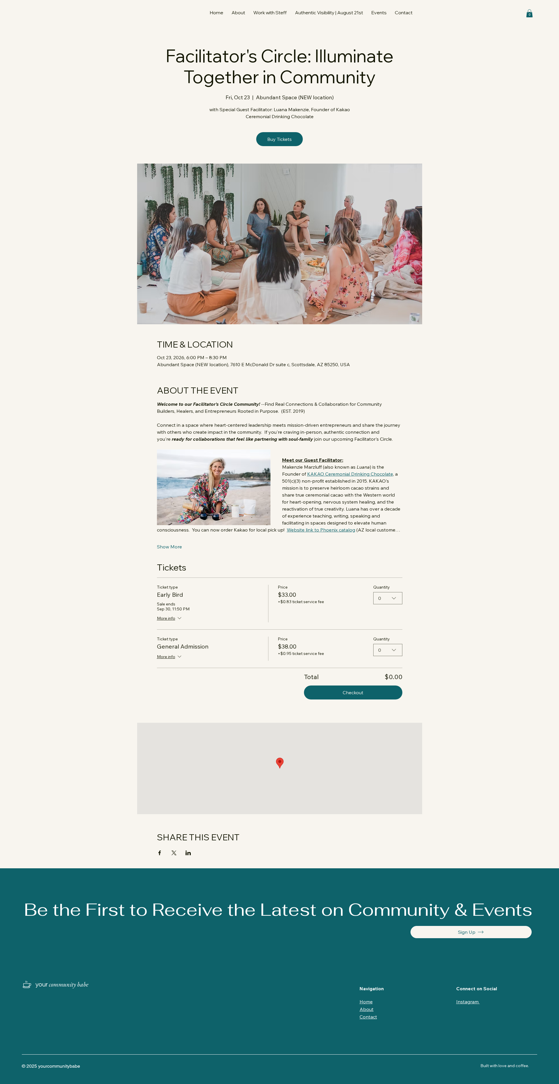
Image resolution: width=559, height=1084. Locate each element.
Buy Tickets (279, 139)
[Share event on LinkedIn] (188, 853)
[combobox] (387, 598)
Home (366, 1002)
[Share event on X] (174, 853)
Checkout (353, 692)
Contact (368, 1017)
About (367, 1009)
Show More (169, 547)
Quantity (381, 587)
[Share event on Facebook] (159, 853)
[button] (270, 12)
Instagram (468, 1002)
